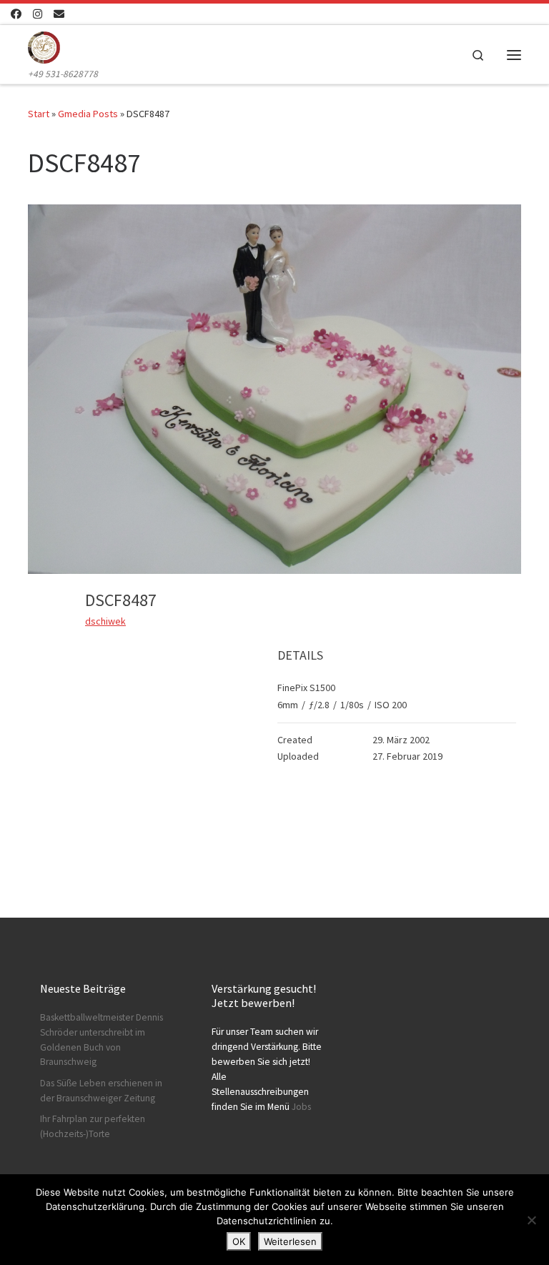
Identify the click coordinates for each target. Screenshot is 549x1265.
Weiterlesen (290, 1241)
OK (238, 1241)
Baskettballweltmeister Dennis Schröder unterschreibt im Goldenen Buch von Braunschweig (101, 1039)
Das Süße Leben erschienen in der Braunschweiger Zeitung (101, 1090)
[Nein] (531, 1220)
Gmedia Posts (88, 113)
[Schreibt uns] (59, 14)
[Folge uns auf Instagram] (37, 14)
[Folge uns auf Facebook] (16, 14)
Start (38, 113)
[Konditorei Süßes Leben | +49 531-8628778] (44, 46)
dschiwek (105, 621)
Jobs (301, 1107)
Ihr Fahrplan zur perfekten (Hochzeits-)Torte (92, 1126)
